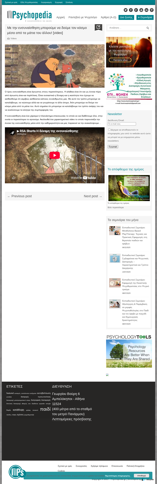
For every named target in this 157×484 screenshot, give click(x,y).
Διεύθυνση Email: (116, 120)
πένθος (8, 415)
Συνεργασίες (81, 466)
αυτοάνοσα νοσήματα (28, 393)
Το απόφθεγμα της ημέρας (118, 203)
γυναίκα (9, 397)
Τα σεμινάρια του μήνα (123, 220)
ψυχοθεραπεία (29, 415)
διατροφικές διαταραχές (41, 400)
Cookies (61, 471)
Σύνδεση (69, 2)
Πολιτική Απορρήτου (135, 466)
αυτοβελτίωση (44, 393)
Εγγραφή (59, 2)
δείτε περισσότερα (116, 207)
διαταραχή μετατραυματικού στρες (18, 400)
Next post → (93, 196)
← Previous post (19, 196)
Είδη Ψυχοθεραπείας (29, 2)
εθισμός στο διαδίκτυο (30, 403)
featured (10, 393)
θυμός (8, 410)
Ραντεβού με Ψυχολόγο (83, 17)
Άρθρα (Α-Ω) (108, 17)
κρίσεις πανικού (32, 410)
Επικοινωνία (117, 466)
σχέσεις (20, 414)
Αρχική (60, 17)
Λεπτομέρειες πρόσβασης (71, 419)
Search (148, 28)
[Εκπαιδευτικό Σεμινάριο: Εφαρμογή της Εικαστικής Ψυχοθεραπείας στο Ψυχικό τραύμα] (115, 282)
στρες (14, 415)
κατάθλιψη (18, 409)
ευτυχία (48, 403)
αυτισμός (17, 393)
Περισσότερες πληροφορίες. (117, 476)
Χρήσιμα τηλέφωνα (99, 466)
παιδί (45, 409)
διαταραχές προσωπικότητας (36, 397)
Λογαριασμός (46, 2)
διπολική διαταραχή (13, 403)
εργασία (42, 403)
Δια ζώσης (126, 17)
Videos (14, 38)
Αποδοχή (141, 475)
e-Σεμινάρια (145, 17)
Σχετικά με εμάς (11, 2)
